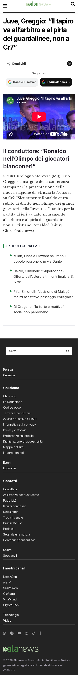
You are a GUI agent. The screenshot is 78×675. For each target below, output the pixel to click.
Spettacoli (10, 555)
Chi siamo (9, 396)
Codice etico (12, 407)
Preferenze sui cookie (18, 436)
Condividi (19, 63)
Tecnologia (11, 615)
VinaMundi (10, 599)
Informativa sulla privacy (19, 424)
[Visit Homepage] (38, 6)
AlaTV (7, 582)
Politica (8, 369)
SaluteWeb (10, 588)
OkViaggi (9, 593)
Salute (7, 550)
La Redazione (12, 402)
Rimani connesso (14, 506)
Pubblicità (9, 500)
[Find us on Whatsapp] (4, 633)
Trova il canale (13, 517)
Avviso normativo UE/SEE (20, 419)
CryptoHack (11, 605)
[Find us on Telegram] (12, 633)
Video (7, 620)
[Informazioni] (69, 63)
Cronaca (9, 375)
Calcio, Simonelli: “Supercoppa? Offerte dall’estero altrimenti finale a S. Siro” (44, 276)
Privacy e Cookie (15, 430)
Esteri (7, 462)
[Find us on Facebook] (40, 633)
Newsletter (10, 512)
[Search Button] (68, 351)
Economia (9, 468)
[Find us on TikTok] (33, 633)
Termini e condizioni (17, 413)
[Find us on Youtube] (19, 633)
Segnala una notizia (16, 534)
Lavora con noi (13, 452)
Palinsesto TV (12, 523)
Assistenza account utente (21, 495)
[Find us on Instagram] (26, 633)
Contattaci (10, 489)
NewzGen (10, 576)
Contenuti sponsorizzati (19, 540)
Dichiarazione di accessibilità (23, 441)
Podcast (8, 528)
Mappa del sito (13, 447)
